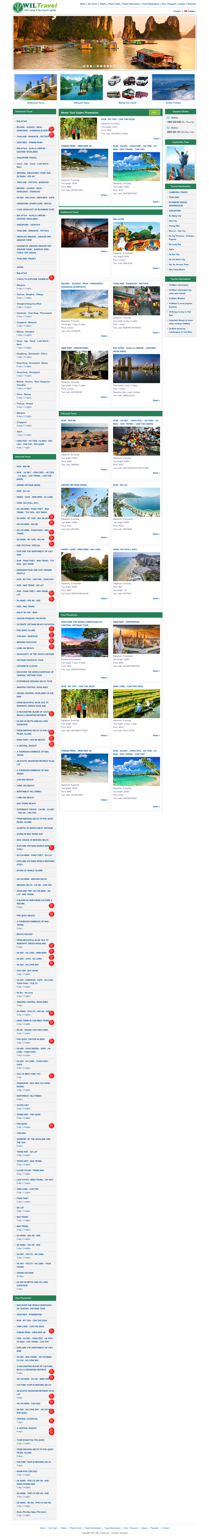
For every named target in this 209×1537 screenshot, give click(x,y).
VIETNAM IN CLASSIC (27, 666)
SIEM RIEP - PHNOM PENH (29, 142)
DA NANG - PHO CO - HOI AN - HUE (33, 1011)
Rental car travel (127, 103)
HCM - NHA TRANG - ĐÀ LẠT (30, 585)
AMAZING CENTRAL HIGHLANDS (32, 687)
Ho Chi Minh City (177, 259)
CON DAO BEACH (25, 780)
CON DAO (21, 1133)
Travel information (131, 4)
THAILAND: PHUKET (26, 259)
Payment (192, 4)
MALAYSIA (22, 121)
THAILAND (174, 197)
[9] (111, 66)
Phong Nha (174, 226)
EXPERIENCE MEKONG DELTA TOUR (34, 681)
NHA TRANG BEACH (26, 803)
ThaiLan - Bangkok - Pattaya (30, 294)
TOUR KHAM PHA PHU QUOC (31, 1440)
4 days (20, 928)
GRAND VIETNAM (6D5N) (28, 485)
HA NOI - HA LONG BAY (28, 965)
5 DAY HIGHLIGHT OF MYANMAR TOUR (35, 209)
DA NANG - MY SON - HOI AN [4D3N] (34, 518)
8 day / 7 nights (23, 447)
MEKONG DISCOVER (27, 642)
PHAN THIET (23, 1198)
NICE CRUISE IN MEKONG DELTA (33, 840)
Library (181, 4)
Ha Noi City (174, 254)
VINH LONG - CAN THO (27, 1189)
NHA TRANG (22, 1217)
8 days (20, 1099)
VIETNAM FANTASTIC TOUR (30, 660)
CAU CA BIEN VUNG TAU (28, 1074)
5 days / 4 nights (24, 307)
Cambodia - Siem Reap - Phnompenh (34, 313)
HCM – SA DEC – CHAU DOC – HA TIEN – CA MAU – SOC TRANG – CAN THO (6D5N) (35, 475)
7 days (20, 1422)
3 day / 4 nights (23, 974)
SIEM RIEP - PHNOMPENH (29, 1314)
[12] (121, 66)
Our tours (92, 4)
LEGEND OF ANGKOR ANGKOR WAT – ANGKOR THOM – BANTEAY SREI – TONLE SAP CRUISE (35, 249)
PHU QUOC (22, 1124)
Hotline (174, 118)
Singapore (21, 422)
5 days (20, 1146)
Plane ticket (114, 4)
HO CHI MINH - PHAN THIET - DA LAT (34, 855)
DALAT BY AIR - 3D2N (27, 612)
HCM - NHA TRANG (26, 606)
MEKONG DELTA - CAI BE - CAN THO (34, 885)
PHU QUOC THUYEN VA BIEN (31, 1039)
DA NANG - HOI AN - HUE (28, 600)
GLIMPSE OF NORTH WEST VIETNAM (35, 828)
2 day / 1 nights (23, 1033)
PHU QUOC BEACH (26, 915)
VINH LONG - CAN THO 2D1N (30, 1326)
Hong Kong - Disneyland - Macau (32, 363)
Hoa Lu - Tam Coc (177, 231)
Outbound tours (35, 103)
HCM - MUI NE (23, 466)
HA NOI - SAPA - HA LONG (29, 959)
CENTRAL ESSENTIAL (27, 1419)
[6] (101, 66)
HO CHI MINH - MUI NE (27, 524)
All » (154, 112)
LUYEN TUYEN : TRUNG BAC (30, 1170)
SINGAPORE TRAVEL (27, 158)
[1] (84, 66)
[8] (108, 66)
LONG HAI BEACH (25, 648)
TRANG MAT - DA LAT (27, 1152)
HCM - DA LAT (23, 491)
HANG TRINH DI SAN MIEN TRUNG (33, 1021)
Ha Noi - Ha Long (25, 993)
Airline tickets (173, 103)
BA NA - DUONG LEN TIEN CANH (32, 1030)
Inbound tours (81, 103)
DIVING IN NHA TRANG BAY (30, 834)
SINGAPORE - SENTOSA (28, 225)
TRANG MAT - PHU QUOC (29, 1114)
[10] (115, 66)
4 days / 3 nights (24, 288)
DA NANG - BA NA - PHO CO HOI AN (34, 1503)
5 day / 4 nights (23, 987)
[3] (91, 66)
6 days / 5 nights (24, 298)
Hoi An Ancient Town (179, 264)
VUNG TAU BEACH (25, 786)
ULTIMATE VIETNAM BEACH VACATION (35, 624)
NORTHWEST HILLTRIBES (29, 791)
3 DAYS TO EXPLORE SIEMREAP (33, 279)
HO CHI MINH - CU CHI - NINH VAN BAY (35, 1379)
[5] (98, 66)
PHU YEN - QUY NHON (27, 971)
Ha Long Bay (175, 244)
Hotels (103, 4)
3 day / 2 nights (23, 996)
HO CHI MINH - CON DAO (28, 1403)
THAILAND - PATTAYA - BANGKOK (33, 182)
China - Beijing (24, 394)
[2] (88, 66)
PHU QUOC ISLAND (26, 630)
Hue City (173, 221)
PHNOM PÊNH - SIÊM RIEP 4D (31, 1332)
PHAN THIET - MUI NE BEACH (31, 740)
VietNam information (178, 285)
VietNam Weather (177, 298)
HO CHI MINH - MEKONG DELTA (32, 879)
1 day (19, 1077)
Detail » (157, 138)
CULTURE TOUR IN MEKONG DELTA (34, 1385)
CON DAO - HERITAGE (27, 636)
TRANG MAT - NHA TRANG (29, 1161)
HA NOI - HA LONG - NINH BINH (31, 953)
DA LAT (20, 1208)
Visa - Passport (169, 4)
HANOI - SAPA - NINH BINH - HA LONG (35, 497)
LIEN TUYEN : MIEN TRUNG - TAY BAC (35, 1180)
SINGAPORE (175, 211)
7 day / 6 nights (23, 1055)
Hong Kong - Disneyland (28, 372)
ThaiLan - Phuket (25, 403)
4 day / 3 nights (23, 1090)
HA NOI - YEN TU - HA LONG (30, 1254)
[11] (118, 66)
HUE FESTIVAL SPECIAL (28, 545)
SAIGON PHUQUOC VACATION (31, 618)
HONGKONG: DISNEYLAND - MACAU (34, 203)
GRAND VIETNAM (25, 1273)
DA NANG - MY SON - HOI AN (30, 539)
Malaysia (21, 285)
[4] (94, 66)
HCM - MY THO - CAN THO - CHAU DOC (35, 579)
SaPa (171, 249)
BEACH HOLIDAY (25, 934)
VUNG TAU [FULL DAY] (27, 503)
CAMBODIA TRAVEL (178, 192)
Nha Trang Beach (177, 269)
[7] (104, 66)
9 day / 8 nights (23, 1108)
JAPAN (20, 267)
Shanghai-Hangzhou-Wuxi (29, 304)
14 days (20, 1276)
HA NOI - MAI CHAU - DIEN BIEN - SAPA (35, 198)
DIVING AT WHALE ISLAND (29, 870)
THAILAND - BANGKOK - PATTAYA (33, 136)
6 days (20, 907)
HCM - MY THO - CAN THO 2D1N (32, 1320)
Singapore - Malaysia (27, 322)
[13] (125, 66)
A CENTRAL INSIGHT (27, 746)
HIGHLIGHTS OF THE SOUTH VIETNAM (35, 654)
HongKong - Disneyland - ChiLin (32, 354)
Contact (177, 11)
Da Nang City (175, 216)
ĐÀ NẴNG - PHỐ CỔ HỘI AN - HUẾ (33, 1493)
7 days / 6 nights (24, 326)
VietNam (192, 11)
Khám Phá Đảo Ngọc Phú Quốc (31, 1512)
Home (83, 4)
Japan (19, 431)
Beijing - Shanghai (25, 332)
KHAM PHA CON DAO (27, 1471)
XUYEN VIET (23, 1105)
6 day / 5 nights (23, 1068)
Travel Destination (150, 4)
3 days (20, 1465)
